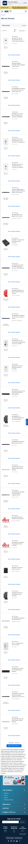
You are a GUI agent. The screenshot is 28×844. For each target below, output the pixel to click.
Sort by (15, 30)
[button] (27, 422)
